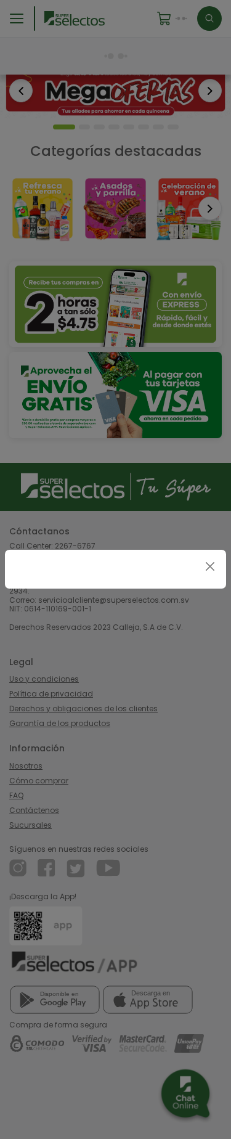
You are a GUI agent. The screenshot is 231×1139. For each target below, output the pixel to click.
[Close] (209, 566)
